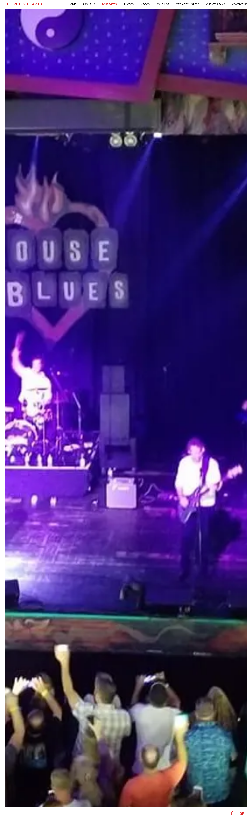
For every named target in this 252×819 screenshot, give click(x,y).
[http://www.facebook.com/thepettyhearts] (232, 813)
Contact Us (239, 4)
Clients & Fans (215, 4)
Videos (145, 4)
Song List (163, 4)
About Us (89, 4)
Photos (129, 4)
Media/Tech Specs (187, 4)
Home (72, 4)
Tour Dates (109, 4)
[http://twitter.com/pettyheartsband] (242, 813)
